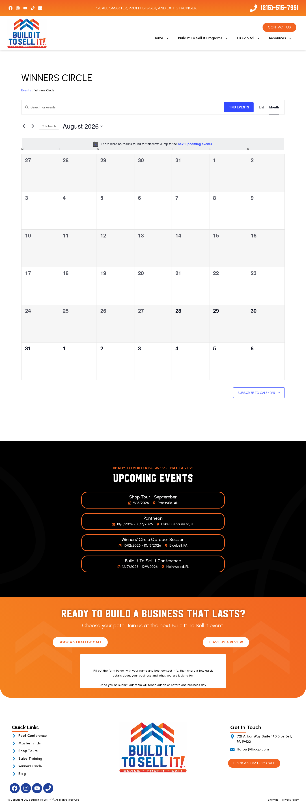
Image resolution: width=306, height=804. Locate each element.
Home (158, 38)
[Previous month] (24, 126)
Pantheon (153, 518)
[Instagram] (18, 8)
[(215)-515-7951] (253, 8)
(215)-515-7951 (280, 7)
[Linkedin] (40, 8)
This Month (49, 126)
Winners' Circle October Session (153, 539)
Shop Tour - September (153, 497)
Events (26, 90)
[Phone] (48, 788)
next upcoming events (195, 144)
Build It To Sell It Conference (153, 560)
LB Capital (245, 38)
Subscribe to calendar (256, 393)
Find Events (238, 107)
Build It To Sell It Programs (200, 38)
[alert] (153, 144)
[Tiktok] (33, 8)
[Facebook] (10, 8)
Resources (277, 38)
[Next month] (32, 126)
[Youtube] (25, 8)
